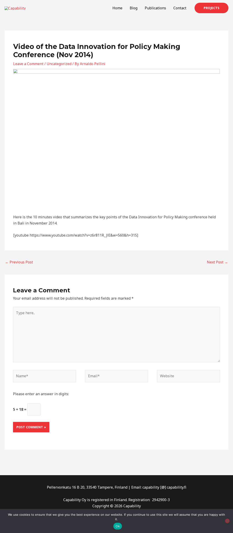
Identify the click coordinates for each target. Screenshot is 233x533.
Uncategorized (59, 63)
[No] (227, 521)
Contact (179, 7)
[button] (211, 8)
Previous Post (19, 262)
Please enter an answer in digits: (41, 393)
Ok (118, 526)
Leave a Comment (28, 63)
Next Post (217, 262)
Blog (133, 7)
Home (117, 7)
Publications (155, 7)
